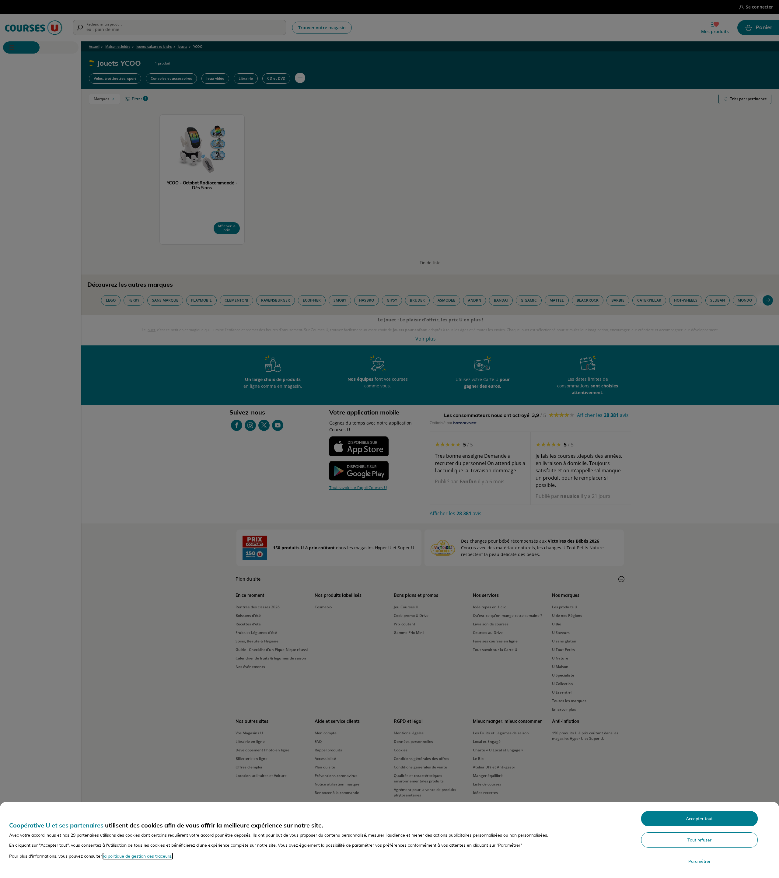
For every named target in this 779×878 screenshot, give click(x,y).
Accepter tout (699, 818)
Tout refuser (699, 840)
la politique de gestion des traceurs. (137, 856)
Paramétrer (699, 861)
